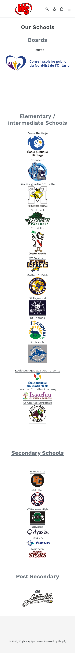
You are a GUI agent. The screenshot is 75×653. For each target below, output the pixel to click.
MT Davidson (37, 258)
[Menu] (69, 9)
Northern (37, 549)
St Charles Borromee (37, 402)
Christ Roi (37, 228)
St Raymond (37, 298)
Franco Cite (37, 471)
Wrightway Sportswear (30, 641)
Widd (34, 490)
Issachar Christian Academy (37, 389)
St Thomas (37, 318)
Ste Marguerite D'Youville (37, 184)
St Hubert (37, 210)
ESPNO (37, 538)
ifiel (40, 490)
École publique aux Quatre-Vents (37, 370)
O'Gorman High (37, 509)
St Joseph (37, 160)
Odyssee (37, 526)
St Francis (37, 342)
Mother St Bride (37, 275)
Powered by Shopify (55, 641)
